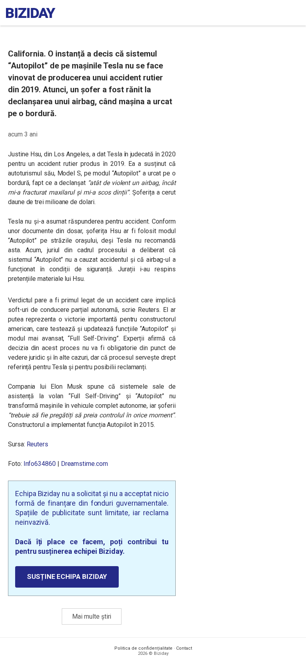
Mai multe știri (91, 616)
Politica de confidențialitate (143, 648)
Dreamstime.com (84, 463)
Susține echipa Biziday (67, 576)
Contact (184, 648)
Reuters (38, 444)
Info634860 (40, 463)
